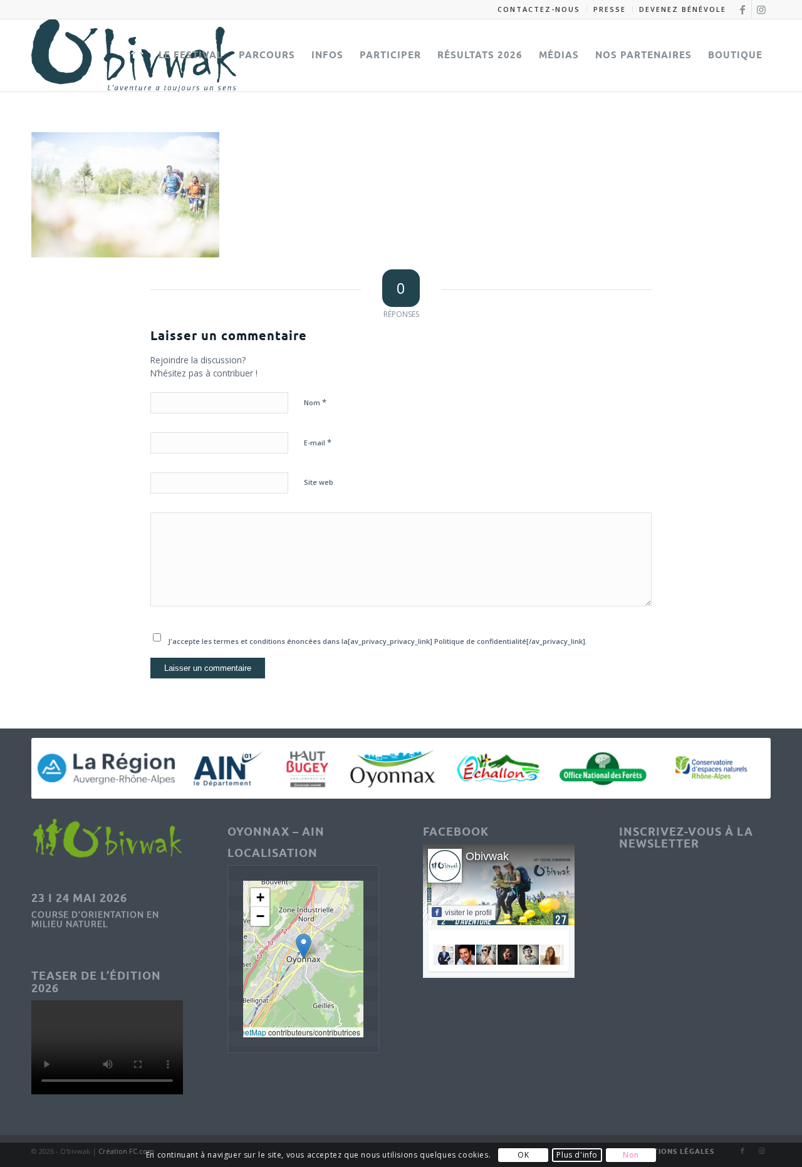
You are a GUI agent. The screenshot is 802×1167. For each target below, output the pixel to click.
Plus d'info (577, 1154)
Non (631, 1154)
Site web (318, 482)
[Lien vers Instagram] (761, 9)
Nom (315, 402)
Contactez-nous (538, 9)
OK (523, 1154)
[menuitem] (539, 9)
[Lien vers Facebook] (742, 9)
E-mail (317, 442)
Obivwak (487, 856)
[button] (303, 946)
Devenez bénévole (682, 9)
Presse (609, 9)
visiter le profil (468, 912)
